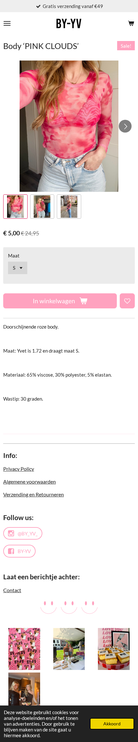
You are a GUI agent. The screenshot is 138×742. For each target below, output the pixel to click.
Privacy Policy (18, 469)
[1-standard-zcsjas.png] (69, 649)
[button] (15, 206)
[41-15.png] (24, 693)
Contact (12, 590)
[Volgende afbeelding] (125, 126)
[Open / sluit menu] (7, 23)
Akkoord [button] (112, 723)
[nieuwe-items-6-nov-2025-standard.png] (113, 649)
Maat (14, 255)
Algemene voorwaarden (29, 481)
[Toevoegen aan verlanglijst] (127, 300)
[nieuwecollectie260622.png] (24, 649)
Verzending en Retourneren (33, 494)
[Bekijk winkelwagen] (131, 23)
